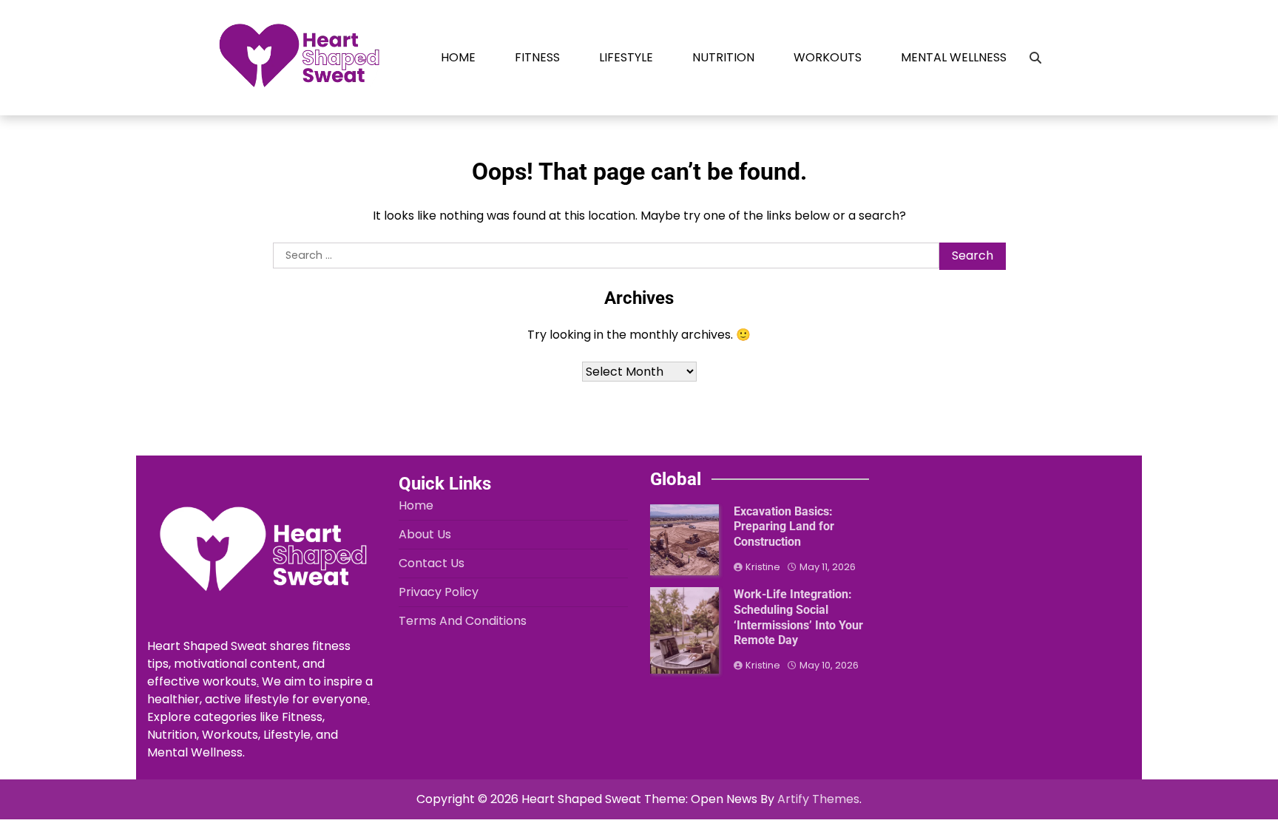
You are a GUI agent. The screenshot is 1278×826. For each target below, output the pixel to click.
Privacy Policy (439, 591)
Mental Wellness (954, 57)
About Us (425, 534)
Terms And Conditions (463, 620)
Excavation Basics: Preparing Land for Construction (784, 526)
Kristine (763, 567)
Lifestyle (626, 57)
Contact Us (431, 563)
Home (458, 57)
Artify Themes (818, 799)
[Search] (1035, 58)
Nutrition (723, 57)
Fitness (537, 57)
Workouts (828, 57)
